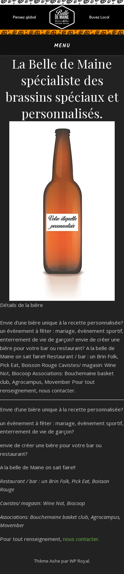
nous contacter (81, 538)
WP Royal (79, 561)
